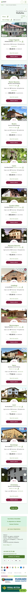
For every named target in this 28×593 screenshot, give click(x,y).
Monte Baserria (14, 82)
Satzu (14, 365)
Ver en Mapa (5, 19)
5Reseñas (4, 201)
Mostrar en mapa (17, 41)
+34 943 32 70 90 (9, 551)
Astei (14, 405)
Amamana (14, 485)
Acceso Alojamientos (14, 529)
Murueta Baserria (14, 246)
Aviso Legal (10, 572)
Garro (14, 166)
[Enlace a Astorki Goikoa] (14, 195)
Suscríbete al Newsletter (14, 518)
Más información (14, 53)
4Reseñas (4, 281)
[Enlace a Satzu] (14, 355)
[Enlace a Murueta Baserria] (14, 235)
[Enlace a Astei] (14, 395)
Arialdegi (14, 285)
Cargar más (14, 508)
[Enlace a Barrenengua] (14, 315)
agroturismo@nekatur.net (9, 553)
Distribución (14, 46)
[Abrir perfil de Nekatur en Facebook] (8, 560)
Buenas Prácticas (14, 524)
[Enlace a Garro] (14, 155)
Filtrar (4, 16)
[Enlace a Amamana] (14, 474)
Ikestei (14, 124)
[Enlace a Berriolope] (14, 435)
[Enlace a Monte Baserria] (14, 72)
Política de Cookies (17, 572)
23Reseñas (4, 161)
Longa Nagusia (14, 40)
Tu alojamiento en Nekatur (14, 521)
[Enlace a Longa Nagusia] (14, 29)
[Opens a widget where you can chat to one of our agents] (23, 590)
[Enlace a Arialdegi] (14, 275)
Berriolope (14, 445)
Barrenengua (14, 325)
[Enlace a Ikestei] (14, 113)
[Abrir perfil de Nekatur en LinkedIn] (19, 560)
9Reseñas (4, 35)
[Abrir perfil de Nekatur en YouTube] (16, 560)
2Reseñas (4, 440)
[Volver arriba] (25, 573)
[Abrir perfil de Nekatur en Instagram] (4, 560)
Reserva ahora (14, 56)
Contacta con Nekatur (14, 556)
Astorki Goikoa (14, 206)
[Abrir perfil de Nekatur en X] (12, 560)
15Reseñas (4, 360)
